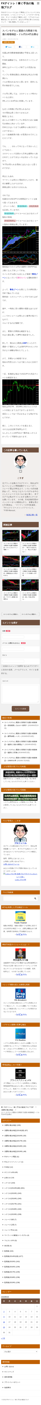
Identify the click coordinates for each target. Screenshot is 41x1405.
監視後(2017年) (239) (12, 1272)
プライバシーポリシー (12, 1382)
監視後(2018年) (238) (12, 1277)
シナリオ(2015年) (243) (12, 1193)
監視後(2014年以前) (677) (13, 1256)
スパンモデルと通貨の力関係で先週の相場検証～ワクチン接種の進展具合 (11, 596)
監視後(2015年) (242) (12, 1261)
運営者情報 (8, 1377)
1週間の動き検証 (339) (12, 1125)
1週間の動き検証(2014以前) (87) (16, 1130)
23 (4, 1327)
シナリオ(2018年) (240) (12, 1209)
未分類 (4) (8, 1246)
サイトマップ (9, 1372)
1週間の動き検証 (8, 42)
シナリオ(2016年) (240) (12, 1198)
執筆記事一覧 (32, 515)
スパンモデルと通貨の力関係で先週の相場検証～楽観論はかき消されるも (11, 572)
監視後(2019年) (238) (12, 1282)
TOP (18, 1107)
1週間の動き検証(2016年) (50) (15, 1136)
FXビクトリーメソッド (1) (13, 1162)
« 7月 (3, 1338)
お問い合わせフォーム (11, 864)
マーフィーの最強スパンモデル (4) (16, 1235)
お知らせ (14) (9, 1178)
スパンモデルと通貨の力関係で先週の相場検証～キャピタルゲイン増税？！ (11, 546)
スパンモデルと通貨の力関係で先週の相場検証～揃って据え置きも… (29, 596)
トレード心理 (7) (10, 1225)
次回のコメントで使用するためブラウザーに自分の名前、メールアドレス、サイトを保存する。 (20, 669)
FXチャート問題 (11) (11, 1157)
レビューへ (21, 934)
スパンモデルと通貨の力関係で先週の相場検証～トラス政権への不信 (29, 572)
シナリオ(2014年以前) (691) (14, 1188)
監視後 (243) (8, 1251)
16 (4, 1322)
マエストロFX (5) (10, 1240)
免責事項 (7, 1387)
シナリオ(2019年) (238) (12, 1214)
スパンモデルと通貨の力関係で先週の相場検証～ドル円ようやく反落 (31, 614)
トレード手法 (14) (10, 1230)
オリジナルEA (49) (11, 1172)
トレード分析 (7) (10, 1219)
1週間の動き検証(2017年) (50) (15, 1141)
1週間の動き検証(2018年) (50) (15, 1146)
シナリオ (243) (9, 1183)
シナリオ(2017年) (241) (12, 1204)
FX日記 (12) (8, 1167)
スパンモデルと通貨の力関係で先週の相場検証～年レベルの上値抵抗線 (11, 614)
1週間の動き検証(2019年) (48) (15, 1151)
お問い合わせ (9, 1366)
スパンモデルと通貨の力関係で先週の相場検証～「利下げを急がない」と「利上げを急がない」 (29, 547)
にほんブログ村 (20, 880)
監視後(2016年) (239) (12, 1267)
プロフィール (20, 843)
